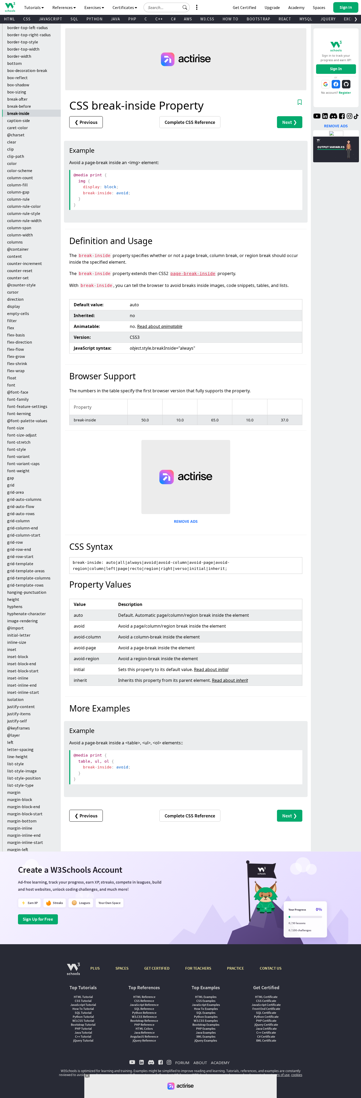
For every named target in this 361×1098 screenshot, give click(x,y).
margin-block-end (23, 806)
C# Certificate (266, 1036)
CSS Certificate (266, 1001)
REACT (285, 18)
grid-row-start (20, 556)
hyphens (14, 606)
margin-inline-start (25, 842)
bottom (14, 63)
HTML (9, 18)
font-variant (18, 456)
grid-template (20, 563)
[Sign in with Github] (346, 84)
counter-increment (24, 263)
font (11, 385)
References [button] (62, 7)
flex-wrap (16, 370)
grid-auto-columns (24, 499)
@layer (13, 735)
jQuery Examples (206, 1040)
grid (10, 485)
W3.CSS (207, 18)
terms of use (280, 1075)
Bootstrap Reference (144, 1021)
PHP (132, 18)
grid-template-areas (26, 570)
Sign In (336, 68)
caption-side (18, 120)
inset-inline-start (23, 692)
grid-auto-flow (20, 506)
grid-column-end (22, 527)
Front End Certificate (266, 1009)
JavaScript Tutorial (83, 1005)
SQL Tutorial (83, 1013)
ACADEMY (220, 1062)
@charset (16, 134)
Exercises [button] (93, 7)
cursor (12, 292)
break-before (19, 106)
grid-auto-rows (21, 513)
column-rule (18, 199)
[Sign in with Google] (325, 84)
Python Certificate (266, 1017)
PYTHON (94, 18)
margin (13, 792)
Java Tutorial (83, 1032)
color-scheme (19, 170)
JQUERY (328, 18)
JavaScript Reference (144, 1005)
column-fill (17, 184)
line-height (17, 756)
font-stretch (18, 442)
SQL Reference (144, 1009)
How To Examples (206, 1009)
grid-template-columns (28, 577)
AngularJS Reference (144, 1036)
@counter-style (21, 284)
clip (10, 149)
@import (15, 628)
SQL (74, 18)
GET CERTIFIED (156, 968)
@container (18, 249)
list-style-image (22, 770)
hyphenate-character (26, 613)
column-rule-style (23, 213)
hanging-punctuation (26, 592)
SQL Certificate (266, 1013)
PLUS (95, 968)
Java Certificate (266, 1028)
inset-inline (17, 678)
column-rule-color (24, 206)
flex (10, 327)
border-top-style (22, 41)
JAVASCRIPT (50, 18)
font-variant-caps (23, 463)
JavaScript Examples (206, 1005)
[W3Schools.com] (73, 971)
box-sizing (16, 91)
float (11, 377)
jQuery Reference (144, 1040)
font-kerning (19, 413)
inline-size (16, 642)
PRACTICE (235, 968)
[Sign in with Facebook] (336, 84)
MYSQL (305, 18)
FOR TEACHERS (198, 968)
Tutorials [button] (32, 7)
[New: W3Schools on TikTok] (356, 117)
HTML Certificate (266, 997)
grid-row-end (19, 549)
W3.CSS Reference (144, 1017)
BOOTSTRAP (258, 18)
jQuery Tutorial (83, 1040)
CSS (27, 18)
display (13, 306)
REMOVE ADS (186, 521)
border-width (19, 56)
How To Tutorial (83, 1009)
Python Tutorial (83, 1017)
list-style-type (20, 785)
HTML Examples (205, 997)
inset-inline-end (21, 685)
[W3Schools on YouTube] (317, 117)
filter (12, 320)
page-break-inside (192, 273)
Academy (296, 7)
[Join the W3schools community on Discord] (333, 117)
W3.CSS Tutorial (83, 1021)
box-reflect (17, 77)
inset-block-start (23, 670)
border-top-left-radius (27, 27)
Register (345, 92)
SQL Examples (205, 1013)
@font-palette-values (27, 420)
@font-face (17, 392)
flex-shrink (17, 363)
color (12, 163)
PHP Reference (144, 1025)
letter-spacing (20, 749)
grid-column (18, 520)
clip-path (15, 156)
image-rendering (22, 620)
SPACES (121, 968)
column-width (20, 234)
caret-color (17, 127)
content (14, 256)
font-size (15, 427)
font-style (16, 449)
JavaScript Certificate (266, 1005)
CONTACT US (270, 968)
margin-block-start (25, 813)
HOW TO (230, 18)
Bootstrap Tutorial (83, 1025)
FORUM (182, 1062)
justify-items (19, 713)
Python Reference (144, 1013)
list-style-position (24, 778)
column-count (20, 177)
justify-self (17, 720)
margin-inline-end (23, 835)
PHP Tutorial (83, 1028)
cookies (296, 1075)
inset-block (17, 656)
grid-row (15, 542)
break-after (17, 99)
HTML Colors (144, 1028)
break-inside (18, 113)
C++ (159, 18)
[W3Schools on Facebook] (342, 117)
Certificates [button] (124, 7)
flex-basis (16, 335)
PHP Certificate (266, 1021)
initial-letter (18, 635)
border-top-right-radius (29, 34)
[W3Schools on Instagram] (349, 117)
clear (11, 142)
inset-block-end (21, 663)
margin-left (17, 849)
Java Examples (206, 1032)
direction (15, 299)
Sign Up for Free (38, 919)
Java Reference (144, 1032)
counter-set (18, 277)
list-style (15, 763)
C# (173, 18)
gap (10, 477)
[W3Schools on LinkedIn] (325, 117)
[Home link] (10, 7)
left (10, 742)
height (13, 599)
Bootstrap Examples (205, 1025)
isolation (15, 699)
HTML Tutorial (83, 997)
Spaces (319, 7)
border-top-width (23, 49)
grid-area (15, 492)
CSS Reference (144, 1001)
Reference (190, 122)
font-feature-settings (27, 406)
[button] (185, 7)
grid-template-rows (25, 585)
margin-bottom (21, 821)
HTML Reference (144, 997)
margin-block (19, 799)
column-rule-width (24, 220)
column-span (19, 227)
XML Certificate (266, 1040)
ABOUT (200, 1062)
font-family (18, 399)
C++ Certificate (266, 1032)
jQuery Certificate (266, 1025)
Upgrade (272, 7)
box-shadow (18, 84)
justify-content (21, 706)
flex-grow (16, 356)
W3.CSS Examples (206, 1021)
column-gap (18, 192)
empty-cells (18, 313)
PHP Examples (205, 1028)
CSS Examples (205, 1001)
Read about (159, 326)
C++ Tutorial (83, 1036)
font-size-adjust (22, 435)
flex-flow (15, 349)
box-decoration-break (27, 70)
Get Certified (244, 7)
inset (11, 649)
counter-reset (20, 270)
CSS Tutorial (83, 1001)
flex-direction (19, 342)
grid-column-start (23, 535)
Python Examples (205, 1017)
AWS (188, 18)
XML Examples (205, 1036)
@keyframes (18, 728)
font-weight (18, 470)
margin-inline (19, 828)
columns (15, 242)
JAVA (115, 18)
